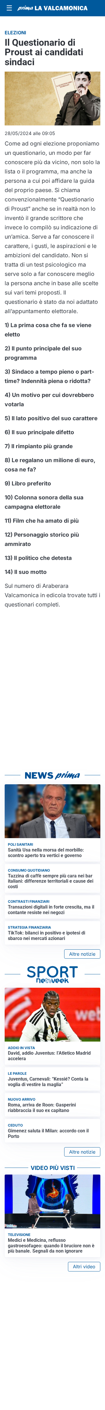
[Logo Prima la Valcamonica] (53, 8)
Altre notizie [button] (82, 954)
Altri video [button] (84, 1266)
